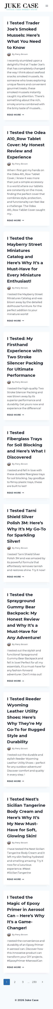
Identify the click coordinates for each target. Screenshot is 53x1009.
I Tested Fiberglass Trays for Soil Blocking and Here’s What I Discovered (26, 445)
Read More (15, 115)
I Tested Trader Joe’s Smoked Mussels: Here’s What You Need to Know (24, 35)
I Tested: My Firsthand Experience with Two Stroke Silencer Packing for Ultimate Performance (25, 357)
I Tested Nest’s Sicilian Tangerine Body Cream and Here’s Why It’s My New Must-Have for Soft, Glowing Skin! (26, 817)
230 (34, 982)
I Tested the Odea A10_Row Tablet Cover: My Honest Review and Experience (26, 145)
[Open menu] (46, 6)
